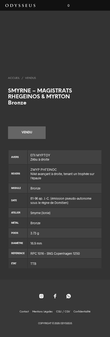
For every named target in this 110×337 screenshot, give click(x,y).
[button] (64, 5)
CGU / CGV (63, 312)
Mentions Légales (42, 312)
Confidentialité (82, 312)
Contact (24, 312)
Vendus (30, 78)
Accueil (14, 78)
